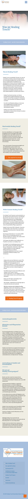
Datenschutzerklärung (10, 482)
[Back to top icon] (25, 496)
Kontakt (7, 477)
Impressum (8, 480)
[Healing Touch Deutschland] (5, 2)
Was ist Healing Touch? (10, 463)
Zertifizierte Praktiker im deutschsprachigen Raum (11, 472)
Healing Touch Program (10, 475)
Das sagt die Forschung (10, 465)
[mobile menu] (26, 2)
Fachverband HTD (9, 468)
